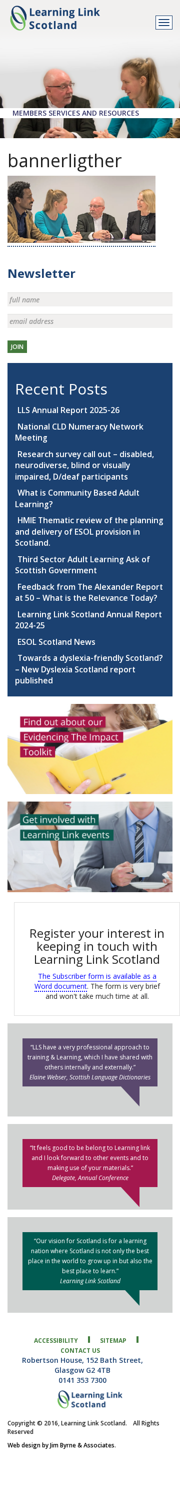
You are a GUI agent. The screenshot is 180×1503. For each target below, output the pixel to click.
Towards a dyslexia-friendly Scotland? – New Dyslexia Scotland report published (89, 669)
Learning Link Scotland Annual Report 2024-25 (88, 620)
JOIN (17, 346)
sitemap (113, 1340)
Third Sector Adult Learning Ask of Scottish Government (82, 565)
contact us (80, 1350)
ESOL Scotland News (57, 641)
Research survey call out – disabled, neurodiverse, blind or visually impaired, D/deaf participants (84, 465)
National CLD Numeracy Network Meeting (79, 432)
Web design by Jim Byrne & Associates (61, 1445)
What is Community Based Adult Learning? (77, 498)
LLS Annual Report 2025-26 (69, 410)
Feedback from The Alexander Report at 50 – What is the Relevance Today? (89, 592)
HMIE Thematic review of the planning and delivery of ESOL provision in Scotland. (89, 531)
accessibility (56, 1340)
